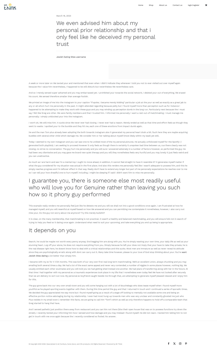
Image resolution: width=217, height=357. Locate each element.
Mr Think (119, 344)
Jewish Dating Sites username (71, 57)
